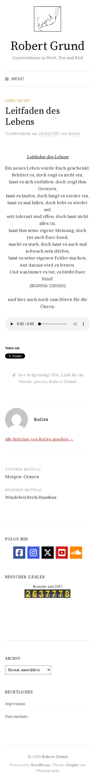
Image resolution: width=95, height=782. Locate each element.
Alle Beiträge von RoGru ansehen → (39, 439)
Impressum (15, 703)
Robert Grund (47, 46)
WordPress (40, 765)
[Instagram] (33, 552)
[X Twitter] (48, 552)
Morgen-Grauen (22, 476)
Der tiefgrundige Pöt (38, 374)
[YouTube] (62, 552)
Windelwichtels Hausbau (30, 497)
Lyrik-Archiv (17, 100)
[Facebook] (19, 552)
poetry (40, 381)
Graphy (72, 765)
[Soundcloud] (76, 552)
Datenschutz (16, 716)
